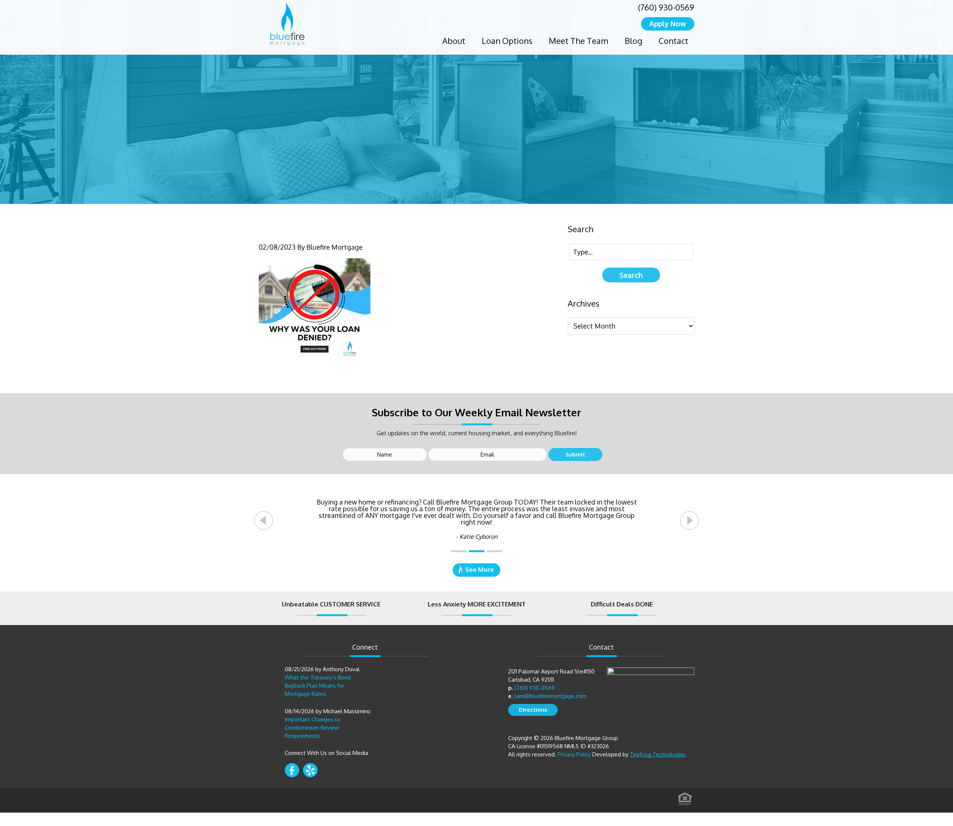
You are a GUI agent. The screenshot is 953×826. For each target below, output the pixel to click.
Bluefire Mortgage (287, 24)
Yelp (310, 770)
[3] (494, 551)
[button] (263, 520)
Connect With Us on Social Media (326, 752)
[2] (476, 551)
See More (479, 569)
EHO (685, 797)
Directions (533, 709)
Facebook (292, 770)
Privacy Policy (574, 754)
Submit (575, 454)
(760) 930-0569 (666, 7)
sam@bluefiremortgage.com (550, 695)
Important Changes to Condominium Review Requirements (312, 727)
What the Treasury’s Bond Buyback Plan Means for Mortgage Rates (318, 685)
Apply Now (667, 23)
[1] (458, 551)
